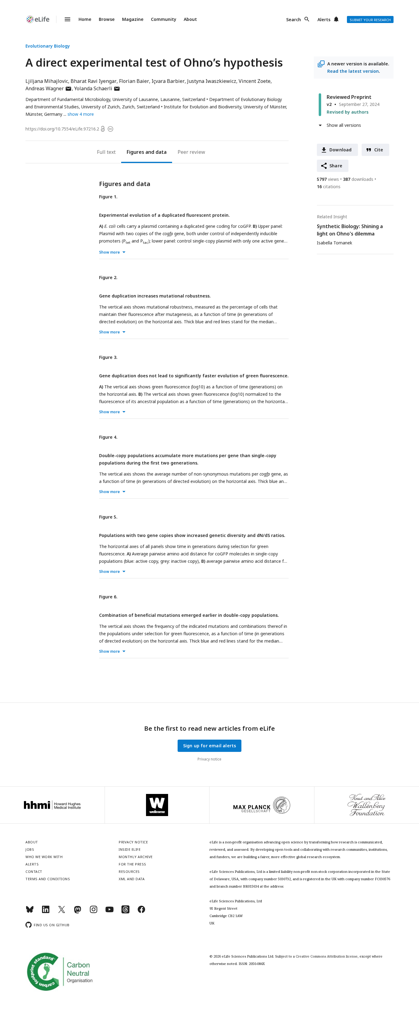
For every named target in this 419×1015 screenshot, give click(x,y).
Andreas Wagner (48, 88)
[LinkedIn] (45, 912)
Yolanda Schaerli (97, 88)
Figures (135, 152)
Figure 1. (108, 197)
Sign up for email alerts (209, 746)
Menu (63, 19)
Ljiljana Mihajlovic (46, 81)
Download (340, 150)
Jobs (29, 849)
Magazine (133, 19)
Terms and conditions (47, 879)
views (328, 179)
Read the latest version (353, 71)
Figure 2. (108, 277)
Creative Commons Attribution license (327, 956)
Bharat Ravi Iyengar (94, 81)
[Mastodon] (77, 912)
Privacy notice (209, 759)
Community (163, 19)
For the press (132, 864)
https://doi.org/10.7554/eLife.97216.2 (62, 129)
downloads (358, 179)
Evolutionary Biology (47, 46)
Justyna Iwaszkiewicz (211, 81)
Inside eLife (129, 849)
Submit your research (370, 20)
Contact (33, 871)
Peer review (191, 152)
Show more (109, 252)
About (190, 19)
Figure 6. (108, 597)
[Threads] (125, 912)
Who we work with (44, 856)
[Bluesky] (29, 912)
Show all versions (344, 125)
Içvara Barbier (168, 81)
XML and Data (131, 879)
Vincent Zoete (255, 81)
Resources (129, 871)
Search (293, 19)
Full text (106, 152)
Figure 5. (108, 517)
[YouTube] (109, 912)
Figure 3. (108, 357)
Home (85, 19)
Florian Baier (134, 81)
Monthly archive (136, 856)
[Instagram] (93, 912)
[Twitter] (61, 912)
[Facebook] (141, 912)
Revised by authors (347, 112)
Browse (107, 19)
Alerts (323, 19)
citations (328, 186)
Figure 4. (108, 437)
